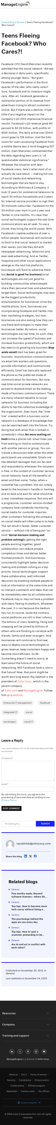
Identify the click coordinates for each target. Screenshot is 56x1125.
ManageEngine (33, 690)
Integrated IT (10, 712)
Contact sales (28, 1091)
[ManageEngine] (19, 4)
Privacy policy (42, 1080)
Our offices (44, 1091)
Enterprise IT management (18, 703)
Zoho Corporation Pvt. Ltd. (27, 1114)
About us (13, 1075)
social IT (28, 721)
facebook (45, 703)
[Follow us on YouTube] (44, 1051)
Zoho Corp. (24, 681)
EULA (24, 1075)
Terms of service (38, 1075)
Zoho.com (11, 690)
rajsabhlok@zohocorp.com (34, 843)
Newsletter (11, 1091)
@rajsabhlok (15, 695)
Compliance (25, 1080)
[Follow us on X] (20, 1051)
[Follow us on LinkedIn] (12, 1051)
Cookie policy (17, 1086)
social (29, 712)
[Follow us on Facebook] (28, 1051)
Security (11, 1080)
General (10, 973)
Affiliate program (36, 1086)
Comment (6, 758)
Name (4, 784)
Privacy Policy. (9, 800)
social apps (10, 721)
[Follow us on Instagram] (36, 1051)
